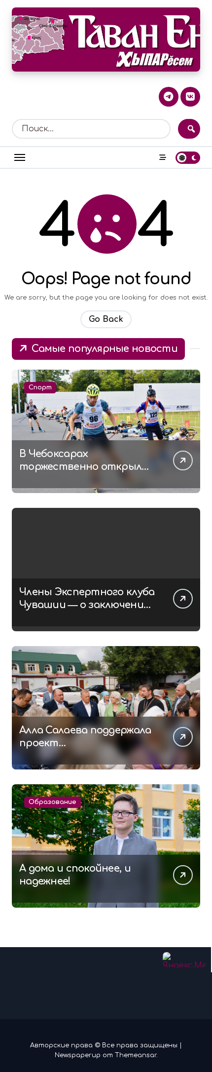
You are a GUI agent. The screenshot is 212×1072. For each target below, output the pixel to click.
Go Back (106, 319)
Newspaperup (78, 1055)
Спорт (40, 387)
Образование (52, 802)
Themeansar (135, 1055)
